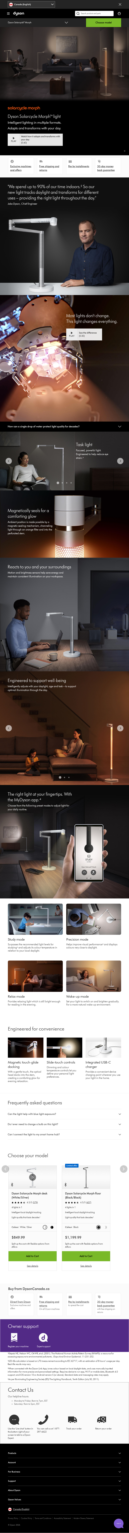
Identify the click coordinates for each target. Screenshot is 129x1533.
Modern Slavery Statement (84, 1518)
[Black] (52, 1227)
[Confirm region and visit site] (120, 4)
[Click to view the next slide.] (120, 461)
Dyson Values (14, 1499)
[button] (124, 150)
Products (12, 1453)
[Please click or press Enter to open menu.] (8, 13)
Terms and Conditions (43, 1518)
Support (12, 1481)
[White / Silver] (45, 1227)
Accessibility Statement (62, 1518)
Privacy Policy (13, 1518)
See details (32, 1265)
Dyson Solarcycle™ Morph (19, 22)
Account (12, 1462)
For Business (14, 1471)
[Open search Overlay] (94, 13)
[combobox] (31, 4)
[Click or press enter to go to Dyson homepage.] (18, 15)
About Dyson (14, 1490)
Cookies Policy (26, 1518)
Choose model (103, 22)
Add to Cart (32, 1256)
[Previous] (8, 461)
